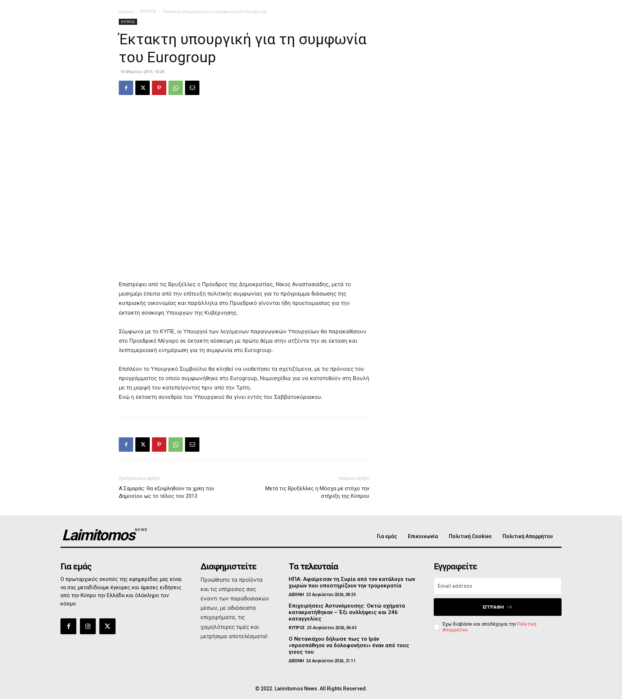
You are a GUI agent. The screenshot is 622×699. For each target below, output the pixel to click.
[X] (142, 88)
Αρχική (126, 11)
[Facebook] (126, 88)
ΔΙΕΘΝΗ (296, 594)
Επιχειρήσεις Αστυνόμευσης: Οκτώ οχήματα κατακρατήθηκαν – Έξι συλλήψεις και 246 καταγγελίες (347, 612)
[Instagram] (88, 626)
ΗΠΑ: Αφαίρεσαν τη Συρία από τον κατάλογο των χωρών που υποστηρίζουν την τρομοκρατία (352, 582)
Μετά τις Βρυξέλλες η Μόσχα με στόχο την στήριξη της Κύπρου (317, 492)
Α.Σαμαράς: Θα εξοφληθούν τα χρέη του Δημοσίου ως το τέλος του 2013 (166, 492)
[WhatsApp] (175, 88)
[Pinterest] (159, 88)
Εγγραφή (493, 607)
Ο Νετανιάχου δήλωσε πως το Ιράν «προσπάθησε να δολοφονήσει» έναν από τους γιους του (349, 645)
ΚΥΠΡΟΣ (148, 11)
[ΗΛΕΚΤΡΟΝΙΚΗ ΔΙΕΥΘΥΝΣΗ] (192, 88)
